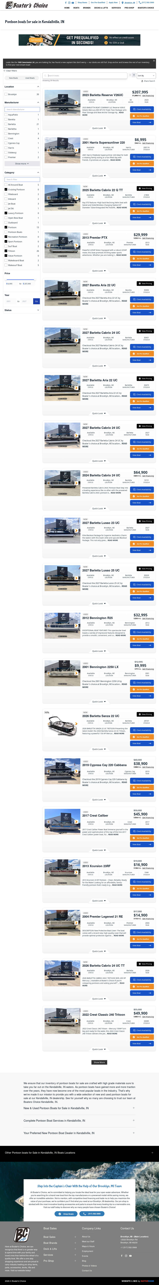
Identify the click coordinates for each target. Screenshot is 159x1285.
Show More (99, 1062)
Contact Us (87, 1270)
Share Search (149, 81)
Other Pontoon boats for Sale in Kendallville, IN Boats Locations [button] (40, 1152)
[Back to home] (26, 5)
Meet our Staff (88, 1241)
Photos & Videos (89, 1265)
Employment (87, 1251)
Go (36, 301)
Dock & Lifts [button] (50, 1249)
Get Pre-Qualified (143, 116)
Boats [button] (76, 7)
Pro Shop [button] (48, 1260)
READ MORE (115, 160)
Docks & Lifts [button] (101, 7)
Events (85, 1256)
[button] (49, 103)
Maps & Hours (88, 1246)
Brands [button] (87, 7)
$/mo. (143, 95)
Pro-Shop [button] (129, 7)
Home (67, 7)
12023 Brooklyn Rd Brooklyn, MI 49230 (129, 1241)
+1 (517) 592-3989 (128, 1247)
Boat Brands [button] (50, 1243)
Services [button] (116, 7)
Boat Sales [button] (49, 1237)
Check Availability (144, 109)
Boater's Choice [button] (146, 7)
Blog (84, 1260)
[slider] (6, 279)
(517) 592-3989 (147, 2)
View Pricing (147, 188)
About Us (86, 1236)
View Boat (137, 122)
